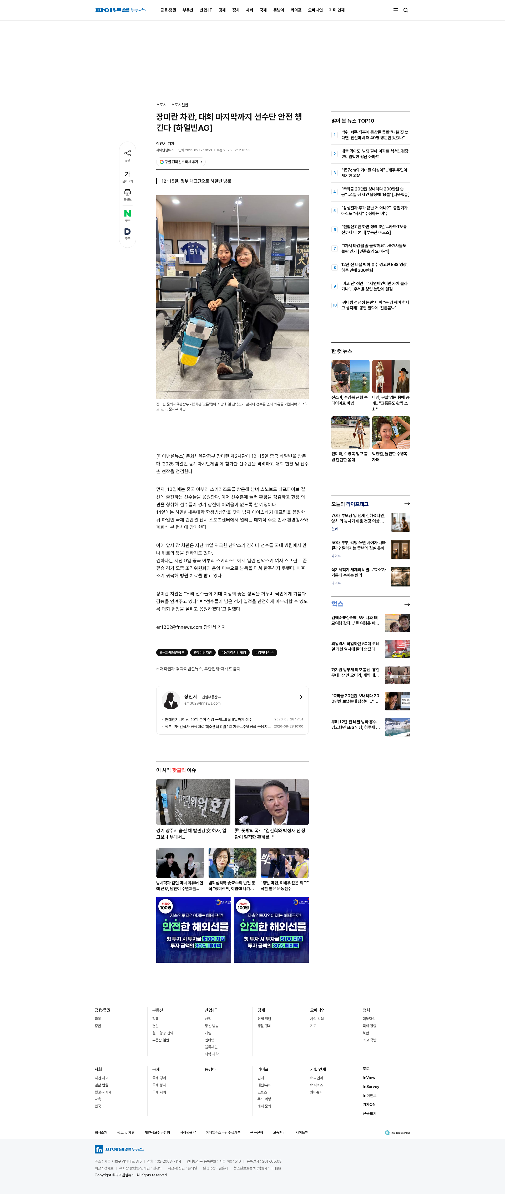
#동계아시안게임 (233, 652)
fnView (369, 1077)
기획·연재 (337, 10)
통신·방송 (212, 1026)
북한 (366, 1033)
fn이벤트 (370, 1095)
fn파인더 (316, 1078)
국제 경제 (159, 1078)
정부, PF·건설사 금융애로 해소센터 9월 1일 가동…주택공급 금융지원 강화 (218, 726)
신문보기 (369, 1113)
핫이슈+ (316, 1092)
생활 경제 (264, 1026)
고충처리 (279, 1132)
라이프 (296, 10)
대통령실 (369, 1019)
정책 (155, 1019)
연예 (260, 1078)
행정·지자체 (103, 1092)
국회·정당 (369, 1026)
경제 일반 (264, 1019)
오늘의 (349, 504)
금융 (98, 1019)
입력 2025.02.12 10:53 (195, 150)
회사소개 (101, 1132)
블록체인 (211, 1047)
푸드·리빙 (264, 1099)
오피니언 (315, 10)
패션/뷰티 (264, 1085)
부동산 (188, 10)
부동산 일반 (160, 1040)
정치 (236, 10)
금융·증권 (168, 10)
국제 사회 (159, 1092)
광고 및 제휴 (126, 1132)
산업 (208, 1019)
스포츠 (262, 1092)
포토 (366, 1068)
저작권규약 (188, 1132)
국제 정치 (159, 1085)
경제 (222, 10)
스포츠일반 (179, 105)
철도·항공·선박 (162, 1033)
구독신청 (256, 1132)
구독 (127, 220)
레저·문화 (264, 1106)
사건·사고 (101, 1078)
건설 (155, 1026)
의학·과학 (212, 1054)
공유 (127, 160)
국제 (263, 10)
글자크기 (127, 181)
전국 (98, 1106)
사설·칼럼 (317, 1019)
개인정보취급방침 (157, 1132)
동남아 (278, 10)
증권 (98, 1026)
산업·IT (206, 10)
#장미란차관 (203, 652)
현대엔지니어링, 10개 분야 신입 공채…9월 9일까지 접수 (208, 719)
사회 (249, 10)
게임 (208, 1033)
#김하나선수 (264, 652)
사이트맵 (302, 1132)
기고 (313, 1026)
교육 (98, 1099)
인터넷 (209, 1040)
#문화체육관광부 (172, 652)
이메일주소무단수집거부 (223, 1132)
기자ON (369, 1104)
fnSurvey (371, 1086)
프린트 (128, 199)
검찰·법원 (101, 1085)
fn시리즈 (316, 1085)
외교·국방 (369, 1040)
